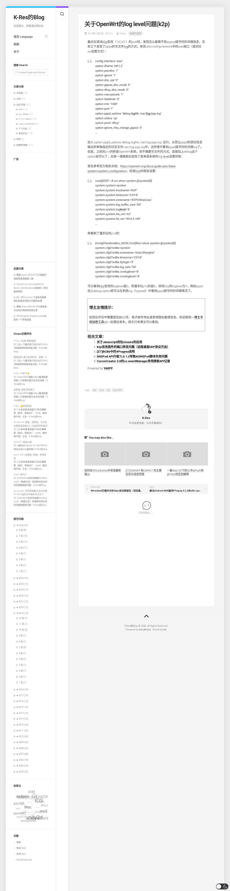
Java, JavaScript (26, 124)
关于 (16, 51)
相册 (16, 44)
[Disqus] (146, 558)
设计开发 (20, 104)
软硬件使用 (21, 145)
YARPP (108, 368)
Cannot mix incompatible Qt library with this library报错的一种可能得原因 (31, 288)
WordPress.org (24, 859)
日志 (18, 98)
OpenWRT (118, 390)
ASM (21, 109)
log (126, 46)
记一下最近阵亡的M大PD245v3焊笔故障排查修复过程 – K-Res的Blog (31, 348)
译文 (18, 139)
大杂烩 (19, 93)
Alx (164, 629)
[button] (222, 886)
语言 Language (23, 36)
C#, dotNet (23, 114)
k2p (104, 42)
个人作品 (23, 128)
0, (111, 33)
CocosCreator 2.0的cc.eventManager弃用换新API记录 (133, 361)
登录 (18, 842)
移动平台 (23, 133)
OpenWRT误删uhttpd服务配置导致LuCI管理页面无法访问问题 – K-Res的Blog (31, 380)
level (166, 156)
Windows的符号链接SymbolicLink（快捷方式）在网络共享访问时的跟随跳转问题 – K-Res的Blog (30, 481)
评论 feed (21, 854)
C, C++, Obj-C (25, 119)
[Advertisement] (31, 210)
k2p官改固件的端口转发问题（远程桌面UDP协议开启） (133, 347)
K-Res (123, 33)
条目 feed (21, 848)
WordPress (145, 629)
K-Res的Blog (29, 17)
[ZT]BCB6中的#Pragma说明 (116, 351)
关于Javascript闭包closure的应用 (119, 342)
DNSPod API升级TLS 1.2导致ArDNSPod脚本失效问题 (132, 356)
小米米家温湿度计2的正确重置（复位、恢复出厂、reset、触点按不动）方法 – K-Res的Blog (30, 413)
